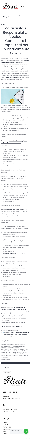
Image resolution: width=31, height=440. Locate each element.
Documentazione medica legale (8, 349)
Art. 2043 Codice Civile (7, 343)
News (4, 431)
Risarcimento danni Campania (13, 355)
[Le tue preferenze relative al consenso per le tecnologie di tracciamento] (28, 437)
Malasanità (11, 350)
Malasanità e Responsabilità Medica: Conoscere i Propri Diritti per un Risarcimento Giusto (15, 41)
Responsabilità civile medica (8, 354)
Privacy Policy (7, 372)
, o (13, 309)
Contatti (5, 433)
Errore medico (20, 349)
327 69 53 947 (10, 411)
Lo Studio (5, 425)
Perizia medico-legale (10, 352)
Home (5, 422)
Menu (22, 6)
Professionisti (7, 427)
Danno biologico (16, 346)
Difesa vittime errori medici (14, 347)
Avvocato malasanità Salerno (17, 344)
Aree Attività (7, 429)
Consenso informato (6, 346)
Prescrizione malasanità (22, 352)
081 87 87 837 (12, 409)
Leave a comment (5, 359)
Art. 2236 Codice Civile (19, 343)
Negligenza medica (19, 350)
